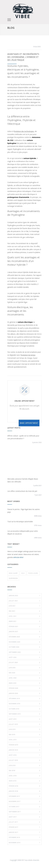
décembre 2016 (24, 837)
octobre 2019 (24, 709)
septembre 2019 (24, 714)
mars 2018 (24, 781)
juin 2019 (24, 729)
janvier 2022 (24, 595)
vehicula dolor (18, 557)
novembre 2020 (24, 642)
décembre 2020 (24, 637)
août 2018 (24, 755)
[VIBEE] (22, 11)
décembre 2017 (24, 796)
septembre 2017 (24, 812)
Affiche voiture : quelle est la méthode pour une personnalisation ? (23, 437)
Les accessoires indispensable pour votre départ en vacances (22, 532)
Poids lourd (33, 573)
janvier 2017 (24, 832)
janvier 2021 (24, 631)
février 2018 (24, 786)
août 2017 (24, 817)
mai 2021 (24, 611)
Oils (22, 573)
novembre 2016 (24, 842)
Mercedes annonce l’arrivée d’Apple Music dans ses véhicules (22, 480)
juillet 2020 (24, 662)
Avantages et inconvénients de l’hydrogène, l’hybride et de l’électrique (23, 57)
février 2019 (24, 745)
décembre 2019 (24, 698)
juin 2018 (24, 765)
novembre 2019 (24, 703)
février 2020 (24, 688)
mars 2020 (24, 683)
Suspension (13, 578)
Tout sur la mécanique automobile (20, 521)
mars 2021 (24, 621)
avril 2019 (24, 739)
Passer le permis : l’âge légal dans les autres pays (23, 510)
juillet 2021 (24, 601)
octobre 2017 (24, 806)
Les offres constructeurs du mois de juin (22, 491)
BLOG (11, 27)
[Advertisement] (24, 462)
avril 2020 (24, 678)
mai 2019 (24, 734)
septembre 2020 (24, 652)
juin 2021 (24, 606)
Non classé (13, 573)
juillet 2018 (24, 760)
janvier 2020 (24, 693)
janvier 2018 (24, 791)
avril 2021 (24, 616)
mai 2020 (24, 673)
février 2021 (24, 626)
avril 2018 (24, 775)
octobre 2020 (24, 647)
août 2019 (24, 719)
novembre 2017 (24, 801)
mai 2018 (24, 770)
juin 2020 (24, 667)
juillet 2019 (24, 724)
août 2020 (24, 657)
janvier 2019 (24, 750)
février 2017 (24, 827)
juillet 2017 (24, 822)
